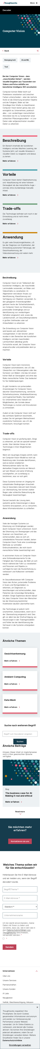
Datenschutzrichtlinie (12, 1040)
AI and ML (25, 60)
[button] (20, 813)
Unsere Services (9, 980)
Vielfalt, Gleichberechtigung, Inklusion (18, 1002)
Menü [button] (32, 3)
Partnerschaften (9, 985)
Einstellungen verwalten (20, 1045)
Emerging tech (10, 60)
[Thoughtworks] (10, 3)
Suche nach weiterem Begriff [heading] (20, 725)
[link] (10, 161)
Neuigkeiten (8, 998)
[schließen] (37, 1007)
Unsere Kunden (9, 989)
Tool (6, 67)
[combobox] (20, 734)
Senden (9, 947)
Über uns (6, 976)
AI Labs (6, 993)
